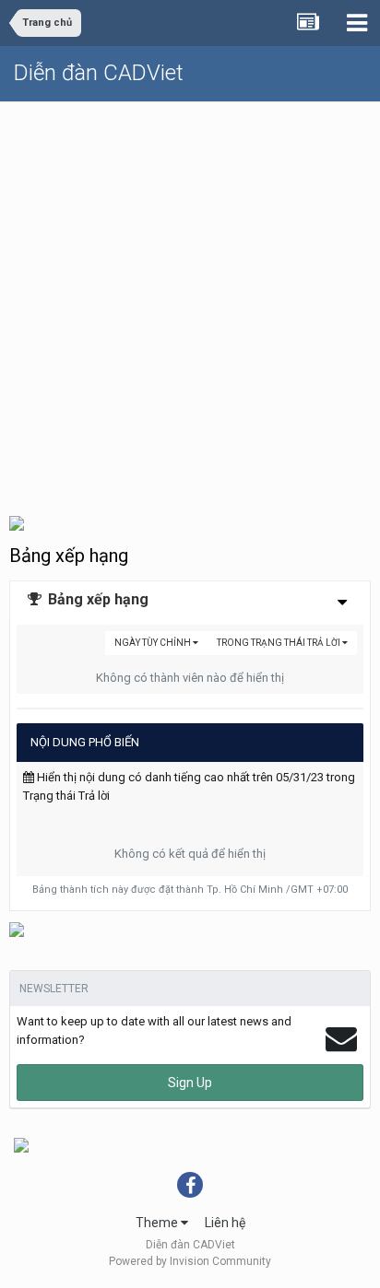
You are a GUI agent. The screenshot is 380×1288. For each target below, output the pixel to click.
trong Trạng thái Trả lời (279, 643)
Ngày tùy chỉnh (153, 643)
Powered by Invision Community (190, 1261)
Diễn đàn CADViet (99, 73)
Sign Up (190, 1082)
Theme (158, 1222)
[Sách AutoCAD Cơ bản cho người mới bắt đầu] (16, 928)
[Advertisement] (190, 301)
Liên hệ (225, 1222)
